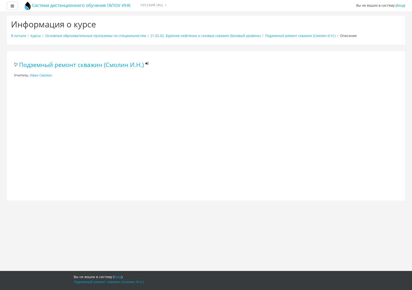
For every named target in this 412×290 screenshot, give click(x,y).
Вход (400, 5)
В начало (18, 35)
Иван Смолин (41, 75)
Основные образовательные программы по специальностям (95, 35)
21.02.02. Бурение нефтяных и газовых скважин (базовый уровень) (205, 35)
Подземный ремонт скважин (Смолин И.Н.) (300, 35)
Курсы (36, 35)
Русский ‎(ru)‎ (152, 5)
